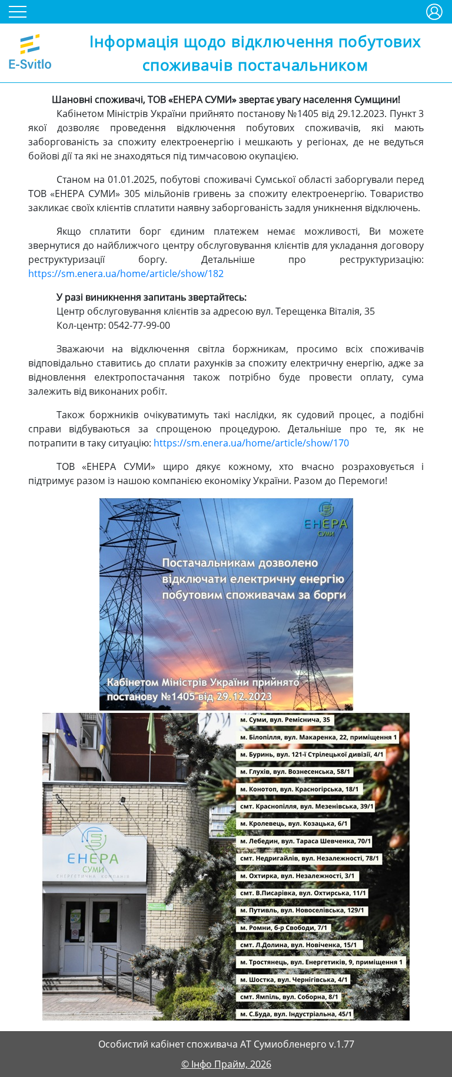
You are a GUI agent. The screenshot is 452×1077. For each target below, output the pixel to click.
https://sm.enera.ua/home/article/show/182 (126, 273)
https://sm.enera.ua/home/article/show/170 (251, 442)
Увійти (434, 7)
